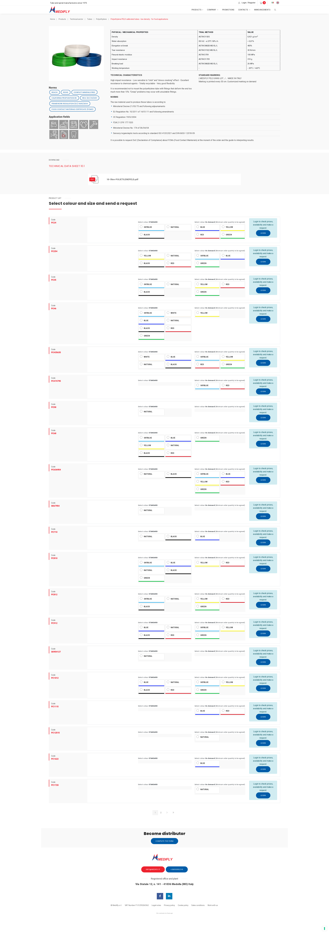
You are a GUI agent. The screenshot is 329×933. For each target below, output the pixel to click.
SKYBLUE (148, 227)
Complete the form (164, 841)
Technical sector (76, 19)
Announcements (262, 10)
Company (212, 10)
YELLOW (229, 227)
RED (202, 235)
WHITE (173, 313)
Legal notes (156, 905)
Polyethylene (101, 19)
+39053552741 (176, 869)
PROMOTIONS (228, 10)
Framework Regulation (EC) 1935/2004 (70, 103)
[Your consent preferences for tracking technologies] (324, 928)
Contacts (243, 10)
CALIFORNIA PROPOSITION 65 (64, 98)
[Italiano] (272, 2)
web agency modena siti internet (164, 913)
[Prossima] (167, 812)
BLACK (147, 235)
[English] (277, 2)
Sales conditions (198, 905)
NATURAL (175, 227)
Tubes (89, 19)
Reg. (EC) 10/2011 (89, 98)
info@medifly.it (153, 869)
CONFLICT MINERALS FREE (84, 92)
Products (197, 10)
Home (52, 19)
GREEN (229, 235)
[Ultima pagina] (173, 812)
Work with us (213, 905)
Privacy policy (169, 905)
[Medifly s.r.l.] (62, 10)
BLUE (202, 227)
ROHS (65, 92)
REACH (55, 92)
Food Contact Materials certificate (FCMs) (72, 109)
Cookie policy (183, 905)
